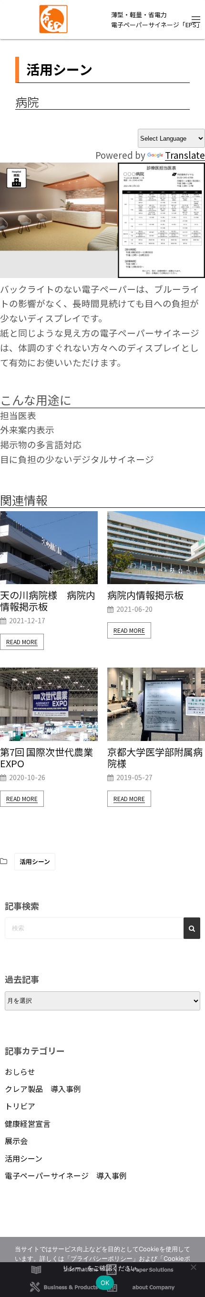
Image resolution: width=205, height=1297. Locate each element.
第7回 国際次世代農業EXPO (46, 757)
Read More (22, 642)
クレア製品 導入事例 (43, 1088)
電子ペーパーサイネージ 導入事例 (66, 1175)
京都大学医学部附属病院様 (155, 757)
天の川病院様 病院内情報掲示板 (47, 600)
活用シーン (35, 861)
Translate (185, 154)
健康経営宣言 (28, 1123)
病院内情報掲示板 (145, 595)
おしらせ (20, 1071)
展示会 (16, 1140)
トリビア (20, 1106)
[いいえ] (193, 1267)
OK (105, 1283)
